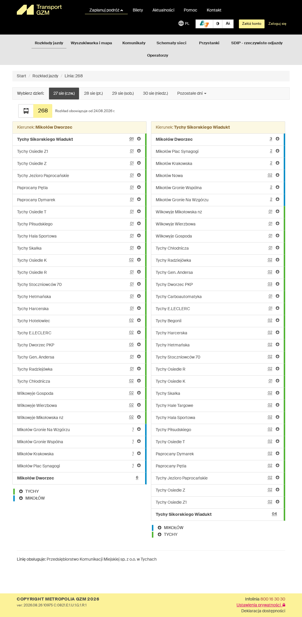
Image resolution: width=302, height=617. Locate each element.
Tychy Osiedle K (75, 260)
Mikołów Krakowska (75, 454)
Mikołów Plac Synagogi (75, 466)
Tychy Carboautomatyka (214, 296)
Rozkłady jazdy (49, 43)
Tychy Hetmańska (75, 296)
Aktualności (163, 10)
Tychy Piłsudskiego (75, 224)
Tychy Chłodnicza (75, 381)
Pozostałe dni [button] (190, 93)
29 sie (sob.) (123, 93)
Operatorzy (157, 56)
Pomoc (190, 10)
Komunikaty (133, 43)
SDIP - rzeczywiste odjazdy (257, 43)
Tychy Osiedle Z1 (75, 151)
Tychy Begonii (214, 321)
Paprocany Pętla (75, 188)
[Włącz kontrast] (217, 23)
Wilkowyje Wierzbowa (75, 405)
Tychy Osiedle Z (75, 163)
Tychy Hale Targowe (214, 405)
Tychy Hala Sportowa (75, 236)
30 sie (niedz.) (155, 93)
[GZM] (47, 10)
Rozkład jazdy (45, 76)
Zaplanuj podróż (104, 10)
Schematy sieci (171, 43)
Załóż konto (251, 24)
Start (21, 76)
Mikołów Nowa (214, 176)
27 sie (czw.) (64, 93)
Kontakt (214, 10)
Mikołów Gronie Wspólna (75, 442)
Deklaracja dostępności (263, 611)
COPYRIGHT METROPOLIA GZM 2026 (58, 599)
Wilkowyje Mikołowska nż (75, 417)
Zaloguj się (277, 24)
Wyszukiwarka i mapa (91, 43)
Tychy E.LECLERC (75, 333)
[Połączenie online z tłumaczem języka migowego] (204, 23)
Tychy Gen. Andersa (75, 357)
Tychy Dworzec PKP (75, 345)
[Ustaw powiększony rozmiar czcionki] (228, 23)
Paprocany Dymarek (75, 200)
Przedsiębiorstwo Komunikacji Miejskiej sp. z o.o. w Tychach (102, 559)
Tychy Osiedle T (75, 212)
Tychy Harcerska (75, 309)
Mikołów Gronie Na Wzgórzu (75, 430)
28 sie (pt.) (93, 93)
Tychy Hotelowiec (75, 321)
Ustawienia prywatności (260, 605)
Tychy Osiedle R (75, 272)
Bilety (138, 10)
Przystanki (209, 43)
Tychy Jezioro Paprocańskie (75, 176)
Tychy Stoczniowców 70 (75, 284)
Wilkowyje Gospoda (75, 393)
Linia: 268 (74, 76)
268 (43, 111)
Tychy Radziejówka (75, 369)
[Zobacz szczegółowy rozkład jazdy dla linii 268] (26, 111)
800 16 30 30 (272, 599)
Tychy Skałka (75, 248)
